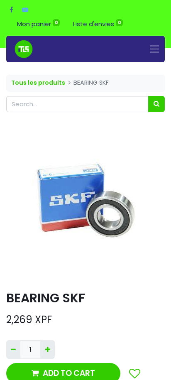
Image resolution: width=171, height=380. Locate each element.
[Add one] (47, 349)
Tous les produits (38, 82)
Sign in (147, 24)
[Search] (156, 104)
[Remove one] (13, 349)
